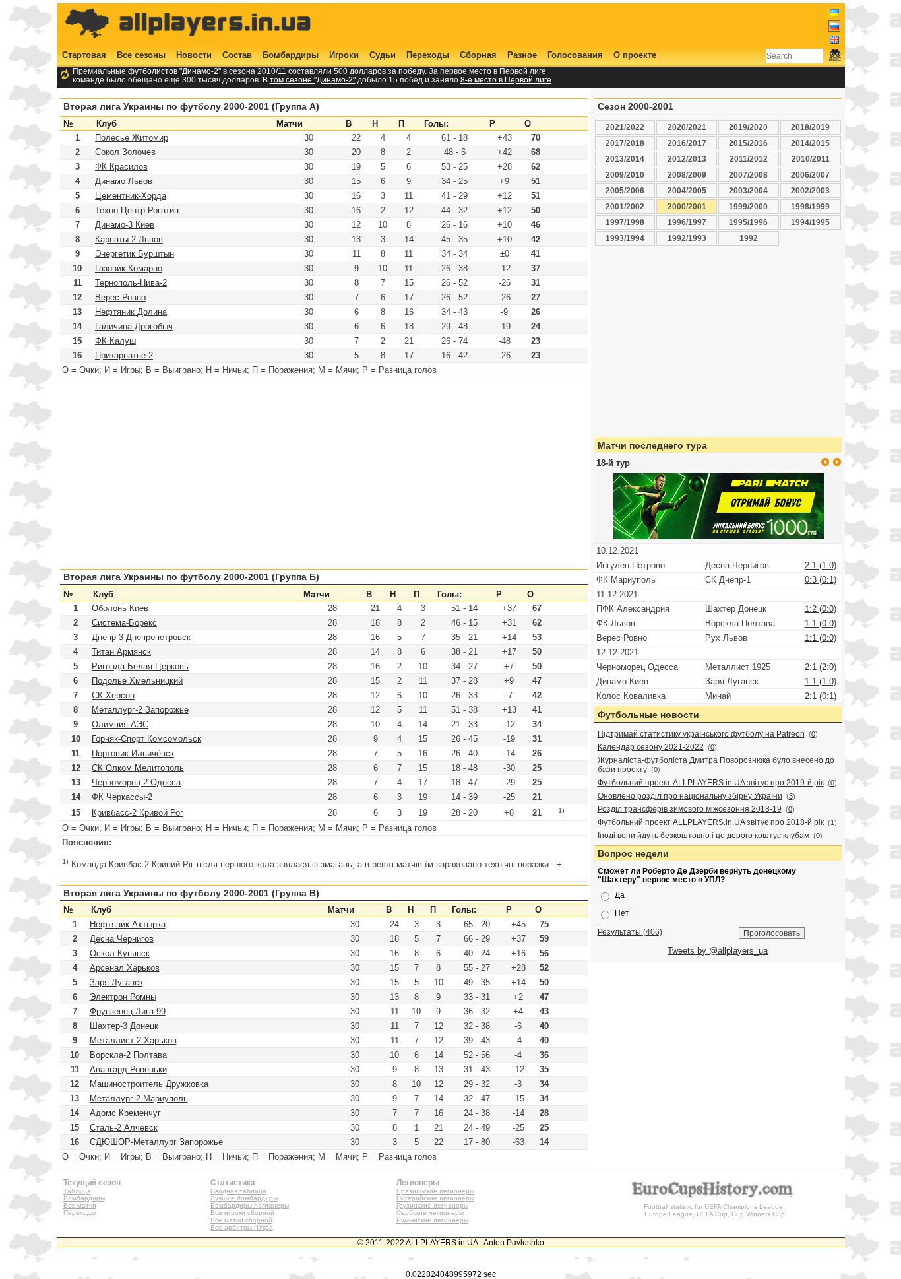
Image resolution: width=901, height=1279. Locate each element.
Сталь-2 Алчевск (124, 1127)
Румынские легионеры (432, 1220)
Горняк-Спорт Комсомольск (146, 739)
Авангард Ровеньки (128, 1069)
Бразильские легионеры (435, 1191)
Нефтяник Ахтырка (128, 924)
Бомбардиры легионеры (249, 1205)
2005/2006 (625, 190)
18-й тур (613, 463)
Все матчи (79, 1205)
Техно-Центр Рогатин (137, 210)
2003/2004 (748, 190)
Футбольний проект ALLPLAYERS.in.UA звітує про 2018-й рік (711, 822)
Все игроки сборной (242, 1212)
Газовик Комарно (128, 268)
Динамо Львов (123, 181)
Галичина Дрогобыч (134, 326)
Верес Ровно (120, 297)
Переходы (427, 55)
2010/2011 (811, 158)
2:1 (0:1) (820, 696)
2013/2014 (625, 158)
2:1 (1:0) (820, 565)
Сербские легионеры (430, 1212)
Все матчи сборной (241, 1220)
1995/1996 (748, 222)
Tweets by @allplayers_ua (718, 951)
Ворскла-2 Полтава (128, 1055)
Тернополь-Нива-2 (131, 283)
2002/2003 (810, 190)
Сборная (478, 55)
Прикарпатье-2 (124, 355)
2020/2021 (687, 127)
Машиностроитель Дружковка (149, 1084)
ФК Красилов (121, 167)
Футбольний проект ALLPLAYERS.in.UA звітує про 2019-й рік (711, 782)
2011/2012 (749, 158)
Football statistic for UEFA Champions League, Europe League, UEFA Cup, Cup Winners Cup (714, 1210)
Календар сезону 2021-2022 (651, 747)
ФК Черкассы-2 (122, 797)
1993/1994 (625, 238)
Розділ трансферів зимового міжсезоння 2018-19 (690, 809)
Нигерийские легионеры (435, 1198)
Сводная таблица (238, 1191)
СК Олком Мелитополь (138, 768)
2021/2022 (625, 127)
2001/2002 (625, 206)
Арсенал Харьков (125, 968)
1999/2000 (748, 206)
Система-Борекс (124, 623)
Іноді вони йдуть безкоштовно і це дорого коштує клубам (703, 835)
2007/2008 (748, 174)
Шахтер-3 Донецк (124, 1026)
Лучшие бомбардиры (244, 1198)
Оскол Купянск (120, 953)
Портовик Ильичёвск (133, 753)
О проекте (634, 55)
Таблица (77, 1191)
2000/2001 (687, 206)
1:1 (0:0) (820, 623)
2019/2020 (748, 127)
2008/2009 (687, 174)
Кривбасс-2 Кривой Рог (137, 813)
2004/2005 (687, 190)
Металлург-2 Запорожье (140, 710)
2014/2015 (810, 143)
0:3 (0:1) (820, 580)
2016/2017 (687, 143)
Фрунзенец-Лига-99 (128, 1011)
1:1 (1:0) (820, 681)
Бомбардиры (291, 55)
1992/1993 (687, 238)
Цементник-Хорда (130, 196)
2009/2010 (625, 174)
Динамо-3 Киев (124, 225)
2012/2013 (687, 158)
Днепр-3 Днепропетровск (141, 637)
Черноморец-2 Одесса (136, 782)
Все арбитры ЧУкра (241, 1227)
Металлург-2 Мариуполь (139, 1098)
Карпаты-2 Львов (129, 239)
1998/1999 (810, 206)
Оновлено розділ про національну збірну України (690, 796)
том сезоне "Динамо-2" (313, 79)
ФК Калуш (115, 341)
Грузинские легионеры (432, 1205)
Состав (237, 55)
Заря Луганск (116, 982)
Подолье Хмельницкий (137, 681)
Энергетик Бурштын (134, 254)
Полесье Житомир (131, 138)
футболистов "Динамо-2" (174, 71)
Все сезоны (141, 55)
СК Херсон (113, 695)
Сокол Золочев (125, 152)
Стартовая (84, 55)
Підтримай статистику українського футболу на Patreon (701, 733)
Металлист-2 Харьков (133, 1040)
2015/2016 (748, 143)
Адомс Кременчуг (125, 1113)
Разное (522, 55)
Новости (194, 55)
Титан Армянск (121, 652)
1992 (748, 238)
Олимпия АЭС (120, 724)
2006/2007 (810, 174)
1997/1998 (625, 222)
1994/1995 (810, 222)
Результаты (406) (630, 931)
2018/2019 (810, 127)
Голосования (575, 55)
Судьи (382, 55)
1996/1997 (687, 222)
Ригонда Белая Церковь (140, 666)
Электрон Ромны (123, 997)
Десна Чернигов (122, 939)
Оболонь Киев (120, 608)
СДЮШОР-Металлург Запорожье (156, 1142)
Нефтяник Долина (131, 312)
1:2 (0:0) (820, 609)
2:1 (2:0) (820, 667)
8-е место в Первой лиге (505, 79)
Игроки (344, 55)
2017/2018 (625, 143)
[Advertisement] (600, 24)
